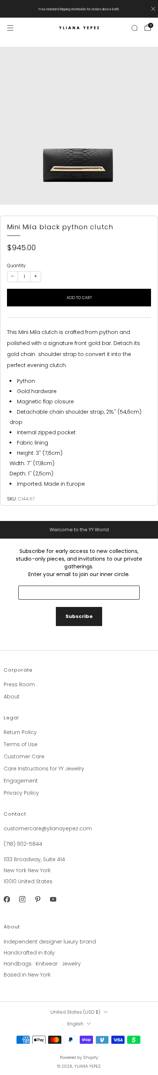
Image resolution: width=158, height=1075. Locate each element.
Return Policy (20, 732)
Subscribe (79, 616)
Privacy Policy (21, 793)
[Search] (134, 28)
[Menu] (10, 28)
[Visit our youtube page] (53, 899)
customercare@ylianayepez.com (48, 828)
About (11, 696)
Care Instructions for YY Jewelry (44, 768)
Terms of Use (20, 744)
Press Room (19, 684)
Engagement (21, 780)
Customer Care (24, 756)
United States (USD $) (75, 1012)
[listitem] (79, 9)
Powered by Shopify (79, 1057)
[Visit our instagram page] (22, 899)
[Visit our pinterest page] (37, 899)
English (75, 1024)
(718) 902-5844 (23, 844)
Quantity (16, 265)
